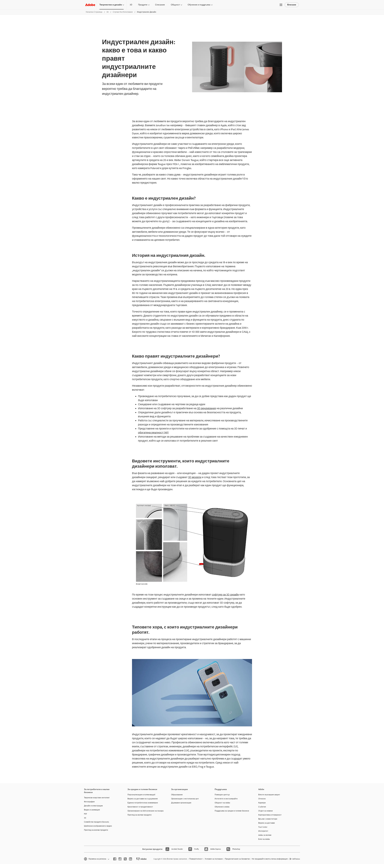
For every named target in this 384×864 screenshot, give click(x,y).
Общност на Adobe (222, 803)
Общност (175, 4)
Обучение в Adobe (222, 807)
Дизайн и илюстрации (93, 806)
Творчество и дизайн (110, 4)
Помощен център (222, 795)
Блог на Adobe (264, 839)
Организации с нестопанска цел (185, 799)
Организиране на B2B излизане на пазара (145, 811)
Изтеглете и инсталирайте (226, 799)
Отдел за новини (265, 811)
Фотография (89, 802)
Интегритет (263, 831)
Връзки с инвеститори (267, 819)
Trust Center (262, 827)
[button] (281, 4)
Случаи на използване (123, 12)
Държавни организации (181, 803)
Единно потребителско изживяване (143, 803)
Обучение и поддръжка (199, 4)
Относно (262, 799)
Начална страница (94, 12)
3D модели (194, 477)
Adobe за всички (264, 835)
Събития (262, 807)
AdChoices (296, 859)
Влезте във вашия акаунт (269, 795)
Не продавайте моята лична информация (270, 859)
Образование (177, 795)
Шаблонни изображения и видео (98, 826)
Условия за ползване (214, 859)
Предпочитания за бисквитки (237, 859)
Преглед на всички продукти (96, 830)
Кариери (262, 803)
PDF (85, 814)
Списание (160, 4)
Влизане (291, 4)
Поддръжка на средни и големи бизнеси (232, 811)
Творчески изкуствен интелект (97, 798)
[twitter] (125, 858)
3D (131, 4)
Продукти (142, 4)
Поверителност (196, 859)
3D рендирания (206, 408)
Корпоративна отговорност (270, 815)
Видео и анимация (92, 810)
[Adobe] (90, 4)
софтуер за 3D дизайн (225, 594)
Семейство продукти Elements (96, 822)
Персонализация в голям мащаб (141, 795)
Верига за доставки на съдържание (143, 799)
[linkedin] (130, 858)
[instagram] (120, 858)
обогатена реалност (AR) (153, 432)
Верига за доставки (266, 823)
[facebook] (114, 858)
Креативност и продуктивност (140, 807)
